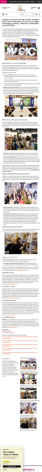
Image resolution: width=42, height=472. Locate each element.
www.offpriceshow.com (12, 327)
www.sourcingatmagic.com (10, 315)
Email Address (6, 461)
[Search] (33, 14)
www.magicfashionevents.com (10, 284)
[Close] (21, 448)
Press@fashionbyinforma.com (8, 332)
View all (39, 1)
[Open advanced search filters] (36, 14)
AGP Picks (3, 1)
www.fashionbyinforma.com (21, 270)
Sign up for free (12, 466)
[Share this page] (39, 14)
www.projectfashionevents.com (13, 298)
